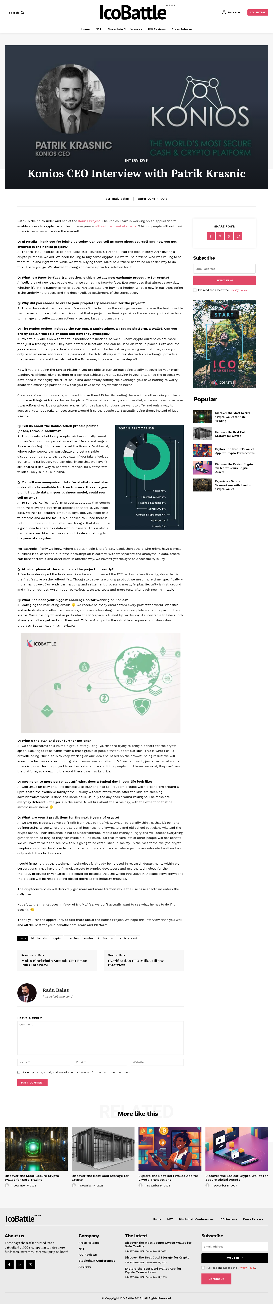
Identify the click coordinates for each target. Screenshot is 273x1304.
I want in (222, 280)
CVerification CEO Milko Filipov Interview (136, 963)
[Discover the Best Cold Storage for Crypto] (202, 433)
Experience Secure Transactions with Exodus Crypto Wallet (233, 485)
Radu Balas (120, 199)
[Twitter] (220, 236)
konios (89, 938)
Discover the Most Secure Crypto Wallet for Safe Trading (232, 416)
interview (72, 938)
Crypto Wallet (134, 1251)
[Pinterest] (229, 236)
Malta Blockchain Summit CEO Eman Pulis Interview (54, 963)
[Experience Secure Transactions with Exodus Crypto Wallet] (202, 484)
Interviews (136, 160)
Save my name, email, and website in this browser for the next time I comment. (76, 1072)
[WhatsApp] (238, 236)
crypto (56, 938)
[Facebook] (211, 236)
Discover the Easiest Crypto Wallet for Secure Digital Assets (234, 468)
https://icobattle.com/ (57, 996)
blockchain (39, 938)
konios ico (105, 938)
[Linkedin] (20, 1264)
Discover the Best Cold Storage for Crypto (230, 434)
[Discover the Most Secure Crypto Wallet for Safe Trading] (202, 416)
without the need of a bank (115, 226)
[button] (17, 12)
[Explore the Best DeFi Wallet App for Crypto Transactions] (202, 450)
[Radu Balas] (27, 992)
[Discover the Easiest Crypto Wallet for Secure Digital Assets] (202, 467)
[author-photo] (7, 1185)
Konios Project (89, 221)
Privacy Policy (238, 290)
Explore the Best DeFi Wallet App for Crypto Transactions (235, 451)
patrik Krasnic (128, 938)
